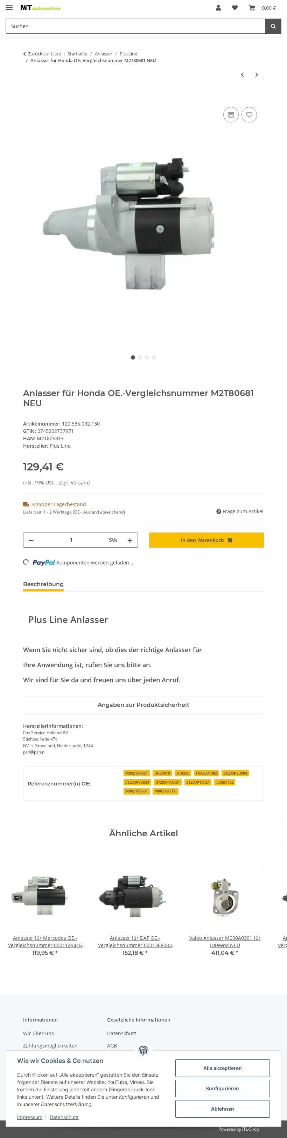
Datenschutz (64, 1117)
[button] (218, 8)
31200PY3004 (235, 773)
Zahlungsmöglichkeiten (50, 1045)
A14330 (182, 773)
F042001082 (206, 773)
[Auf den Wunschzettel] (249, 114)
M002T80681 (136, 791)
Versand (80, 482)
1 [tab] (133, 357)
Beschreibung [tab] (43, 584)
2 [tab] (140, 357)
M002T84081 (136, 773)
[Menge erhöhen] (130, 540)
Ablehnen (222, 1109)
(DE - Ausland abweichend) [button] (99, 512)
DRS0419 (162, 773)
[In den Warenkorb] (28, 97)
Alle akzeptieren (222, 1068)
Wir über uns (38, 1033)
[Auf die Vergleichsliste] (231, 114)
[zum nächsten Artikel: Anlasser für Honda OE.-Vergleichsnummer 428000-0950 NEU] (257, 74)
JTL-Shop (250, 1129)
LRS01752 (224, 782)
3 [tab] (147, 357)
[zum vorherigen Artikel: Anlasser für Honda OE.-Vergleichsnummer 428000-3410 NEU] (242, 74)
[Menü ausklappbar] (9, 4)
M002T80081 (165, 791)
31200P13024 (198, 782)
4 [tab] (154, 357)
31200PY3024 (137, 782)
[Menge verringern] (31, 540)
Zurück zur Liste (44, 54)
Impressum (29, 1117)
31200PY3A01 (168, 782)
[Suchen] (273, 26)
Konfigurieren (222, 1088)
